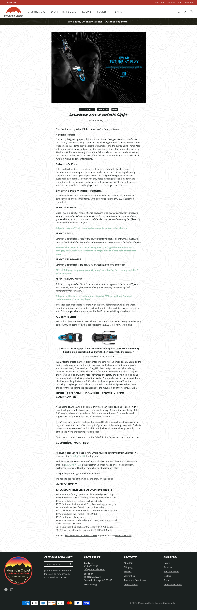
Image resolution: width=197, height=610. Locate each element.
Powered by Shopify (165, 602)
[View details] (18, 570)
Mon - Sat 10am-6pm (165, 2)
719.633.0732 (91, 566)
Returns (128, 571)
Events (55, 11)
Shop (166, 580)
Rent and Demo (171, 571)
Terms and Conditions (135, 580)
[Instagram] (12, 589)
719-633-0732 (10, 2)
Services (101, 11)
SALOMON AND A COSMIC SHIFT (81, 535)
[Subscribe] (70, 564)
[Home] (13, 12)
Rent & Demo (69, 11)
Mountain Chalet (123, 535)
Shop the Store (36, 11)
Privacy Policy (131, 584)
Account (185, 11)
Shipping (128, 567)
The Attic (117, 11)
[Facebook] (6, 589)
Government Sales (173, 584)
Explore (86, 11)
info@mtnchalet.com (94, 569)
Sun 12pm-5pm (185, 2)
